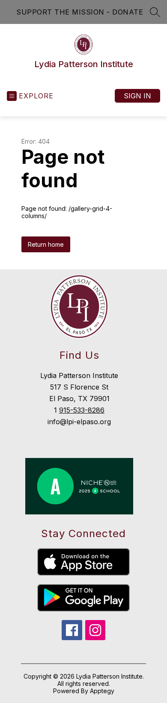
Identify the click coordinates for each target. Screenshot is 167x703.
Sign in (137, 96)
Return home (46, 244)
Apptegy (102, 690)
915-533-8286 (81, 410)
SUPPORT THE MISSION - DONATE (79, 12)
